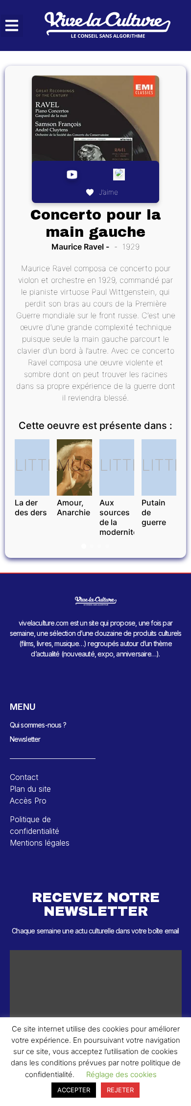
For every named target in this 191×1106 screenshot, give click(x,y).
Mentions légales (40, 843)
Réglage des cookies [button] (121, 1074)
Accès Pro (28, 800)
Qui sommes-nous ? (38, 725)
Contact (24, 777)
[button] (12, 26)
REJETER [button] (120, 1090)
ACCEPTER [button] (73, 1090)
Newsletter (25, 739)
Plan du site (30, 789)
